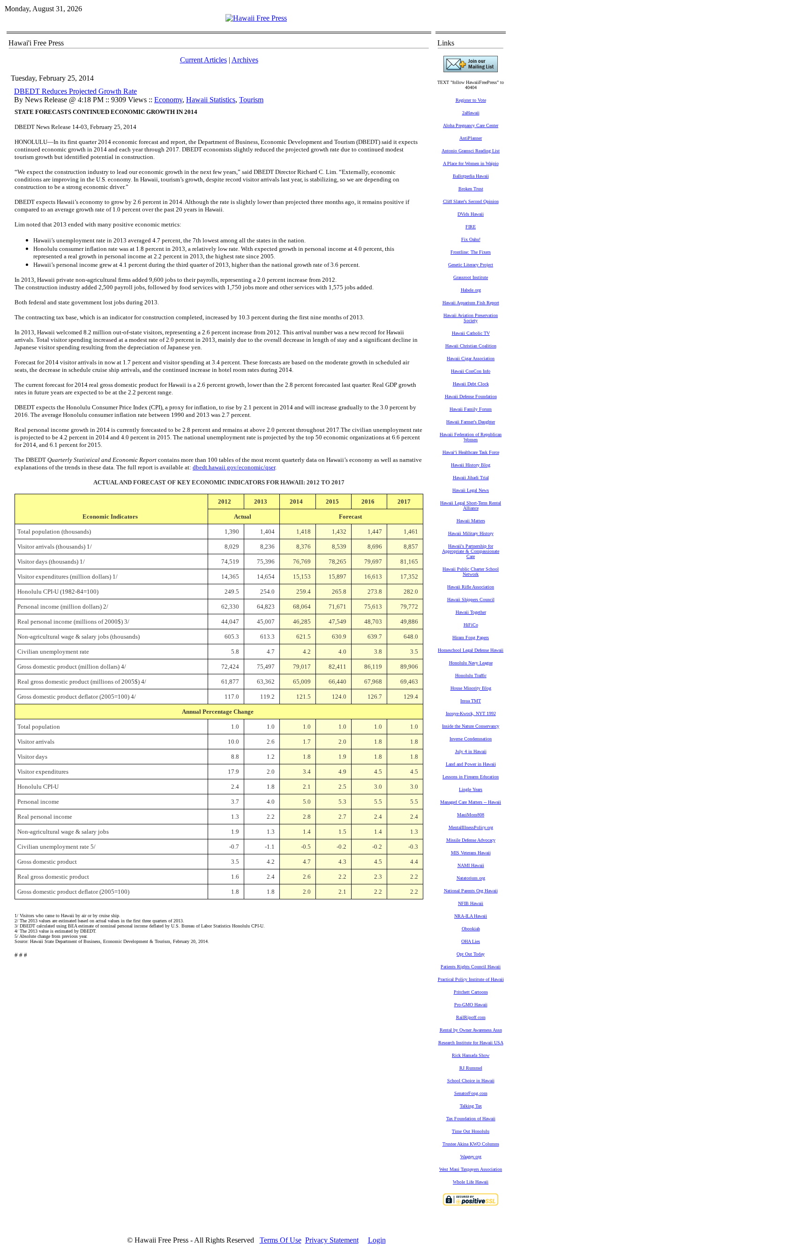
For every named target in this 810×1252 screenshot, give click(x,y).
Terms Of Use (280, 1240)
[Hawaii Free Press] (256, 18)
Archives (245, 60)
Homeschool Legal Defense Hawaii (470, 650)
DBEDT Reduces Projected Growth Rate (75, 91)
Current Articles (203, 60)
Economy (168, 100)
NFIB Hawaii (470, 903)
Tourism (251, 100)
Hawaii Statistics (210, 100)
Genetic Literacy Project (470, 264)
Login (377, 1240)
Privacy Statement (332, 1240)
